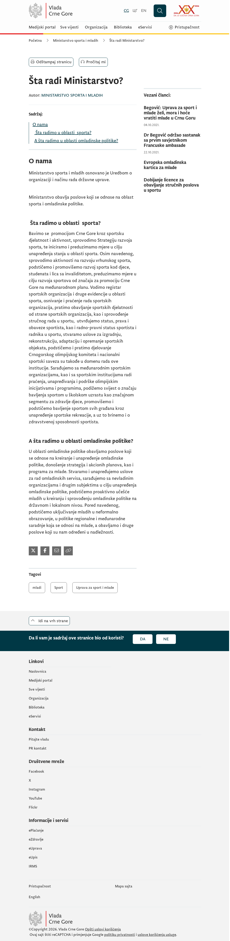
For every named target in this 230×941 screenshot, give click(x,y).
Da (142, 639)
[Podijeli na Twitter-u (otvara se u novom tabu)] (33, 550)
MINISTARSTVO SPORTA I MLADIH (72, 95)
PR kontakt (37, 748)
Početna (35, 40)
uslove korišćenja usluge (157, 934)
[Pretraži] (160, 10)
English (34, 897)
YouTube (35, 798)
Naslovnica (37, 671)
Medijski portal (42, 27)
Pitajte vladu (39, 739)
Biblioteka (123, 27)
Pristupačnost (40, 886)
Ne (166, 639)
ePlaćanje (36, 830)
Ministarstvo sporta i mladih (75, 40)
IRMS (33, 866)
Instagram (37, 789)
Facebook (36, 771)
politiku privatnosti (119, 934)
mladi (37, 587)
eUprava (35, 848)
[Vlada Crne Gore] (72, 11)
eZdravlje (36, 839)
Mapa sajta (123, 886)
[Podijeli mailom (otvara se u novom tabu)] (56, 550)
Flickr (33, 807)
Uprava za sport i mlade (95, 587)
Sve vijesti (69, 27)
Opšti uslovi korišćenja (103, 929)
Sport (58, 587)
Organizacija (96, 27)
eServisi (145, 27)
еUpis (33, 857)
